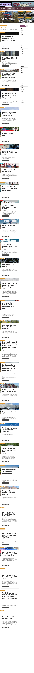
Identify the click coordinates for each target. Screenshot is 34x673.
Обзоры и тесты (11, 8)
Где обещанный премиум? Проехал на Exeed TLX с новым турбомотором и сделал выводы (9, 367)
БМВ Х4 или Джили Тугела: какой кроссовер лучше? (9, 390)
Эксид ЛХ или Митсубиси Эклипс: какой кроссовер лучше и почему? (9, 114)
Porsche (22, 83)
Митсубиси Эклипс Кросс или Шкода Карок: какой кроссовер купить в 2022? (30, 22)
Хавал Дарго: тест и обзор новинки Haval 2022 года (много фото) (9, 326)
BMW (5, 29)
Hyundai (22, 55)
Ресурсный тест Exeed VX (9, 412)
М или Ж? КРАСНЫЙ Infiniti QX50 (9, 134)
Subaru (22, 96)
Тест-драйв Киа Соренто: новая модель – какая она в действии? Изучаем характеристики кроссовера (9, 595)
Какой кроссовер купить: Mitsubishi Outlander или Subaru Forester (9, 514)
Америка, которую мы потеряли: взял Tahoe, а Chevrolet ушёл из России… (9, 657)
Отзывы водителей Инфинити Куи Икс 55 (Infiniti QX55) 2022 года (8, 38)
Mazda (22, 72)
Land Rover (22, 66)
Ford (21, 47)
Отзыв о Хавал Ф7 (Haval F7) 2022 (9, 59)
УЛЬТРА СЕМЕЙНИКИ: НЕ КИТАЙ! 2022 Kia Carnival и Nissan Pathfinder (9, 188)
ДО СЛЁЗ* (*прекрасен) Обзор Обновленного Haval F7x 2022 (9, 207)
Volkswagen (22, 102)
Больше (21, 0)
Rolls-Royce (22, 89)
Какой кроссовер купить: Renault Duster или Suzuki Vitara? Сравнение (9, 535)
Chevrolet (11, 29)
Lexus (22, 68)
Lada (21, 62)
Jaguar (22, 58)
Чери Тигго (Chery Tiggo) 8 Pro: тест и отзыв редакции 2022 (9, 450)
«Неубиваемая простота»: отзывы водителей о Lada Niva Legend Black (9, 637)
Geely (22, 49)
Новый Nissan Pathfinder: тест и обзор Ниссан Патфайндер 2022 (9, 471)
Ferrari (22, 43)
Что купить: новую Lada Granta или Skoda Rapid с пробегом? (9, 492)
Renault (22, 87)
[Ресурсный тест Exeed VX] (9, 408)
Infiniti (22, 57)
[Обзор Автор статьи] (1, 22)
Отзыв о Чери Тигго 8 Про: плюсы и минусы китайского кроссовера (9, 75)
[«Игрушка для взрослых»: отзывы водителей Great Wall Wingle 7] (9, 17)
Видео (1, 144)
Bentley (3, 29)
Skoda (22, 91)
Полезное (17, 8)
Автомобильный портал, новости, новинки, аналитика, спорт (8, 0)
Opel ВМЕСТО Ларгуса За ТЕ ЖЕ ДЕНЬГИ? (9, 226)
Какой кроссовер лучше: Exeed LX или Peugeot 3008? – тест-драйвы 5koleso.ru (9, 554)
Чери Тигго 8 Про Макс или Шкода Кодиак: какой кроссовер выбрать (9, 285)
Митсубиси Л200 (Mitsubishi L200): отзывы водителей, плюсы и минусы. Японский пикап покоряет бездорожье (9, 345)
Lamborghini (22, 64)
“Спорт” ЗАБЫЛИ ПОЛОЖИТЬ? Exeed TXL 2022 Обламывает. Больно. (9, 246)
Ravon (22, 85)
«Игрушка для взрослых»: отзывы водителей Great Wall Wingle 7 (8, 20)
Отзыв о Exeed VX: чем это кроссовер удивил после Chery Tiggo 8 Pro (9, 95)
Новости (4, 8)
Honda (22, 53)
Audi (1, 29)
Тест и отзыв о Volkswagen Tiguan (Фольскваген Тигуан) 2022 (9, 429)
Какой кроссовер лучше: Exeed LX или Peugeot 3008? (9, 576)
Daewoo (16, 29)
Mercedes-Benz (23, 74)
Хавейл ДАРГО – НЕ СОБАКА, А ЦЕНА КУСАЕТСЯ (9, 152)
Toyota (22, 100)
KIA (21, 60)
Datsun (22, 41)
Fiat (21, 45)
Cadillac (8, 29)
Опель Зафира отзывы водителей (8, 265)
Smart (22, 93)
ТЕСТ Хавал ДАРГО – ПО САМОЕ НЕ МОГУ (8, 170)
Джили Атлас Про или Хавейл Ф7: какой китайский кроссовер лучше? (8, 305)
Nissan (22, 77)
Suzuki (22, 98)
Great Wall (22, 51)
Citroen (13, 29)
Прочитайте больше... (5, 48)
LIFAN (21, 70)
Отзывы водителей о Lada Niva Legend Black (9, 617)
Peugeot (22, 81)
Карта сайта (17, 0)
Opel (21, 79)
